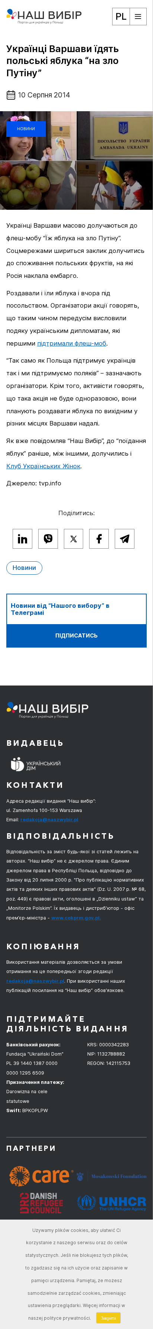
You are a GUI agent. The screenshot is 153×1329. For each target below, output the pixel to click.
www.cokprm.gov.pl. (76, 918)
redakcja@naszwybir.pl (49, 819)
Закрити (108, 1318)
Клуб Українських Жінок (43, 466)
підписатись (76, 635)
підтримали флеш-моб (71, 343)
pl (121, 16)
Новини (26, 128)
